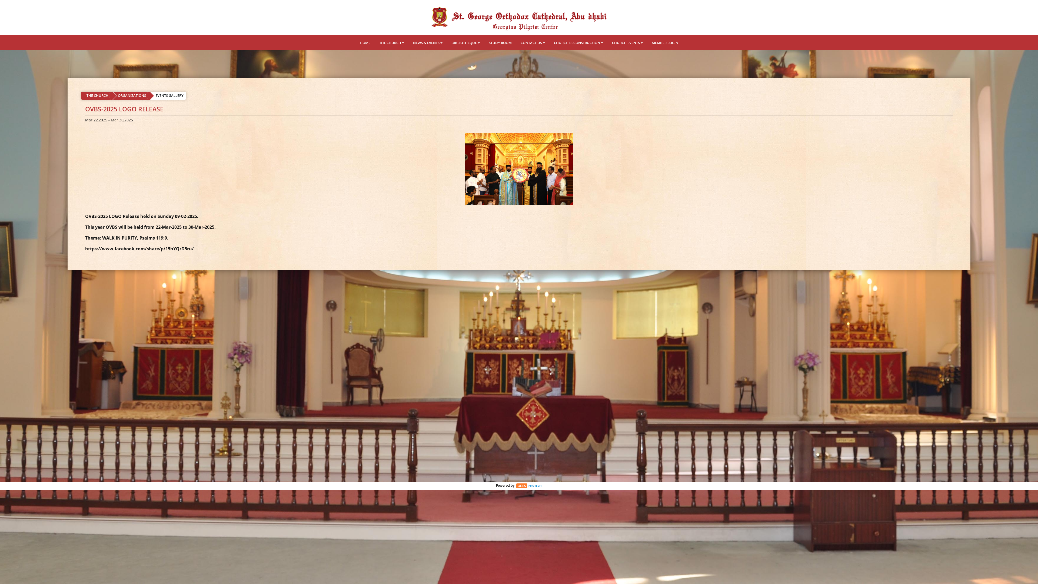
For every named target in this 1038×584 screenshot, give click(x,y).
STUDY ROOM (500, 42)
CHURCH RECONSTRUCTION (577, 42)
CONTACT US (532, 42)
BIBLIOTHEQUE (464, 42)
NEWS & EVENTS (426, 42)
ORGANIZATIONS (132, 95)
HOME (365, 42)
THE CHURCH (390, 42)
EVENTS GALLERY (169, 95)
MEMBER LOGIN (665, 42)
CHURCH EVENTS (626, 42)
